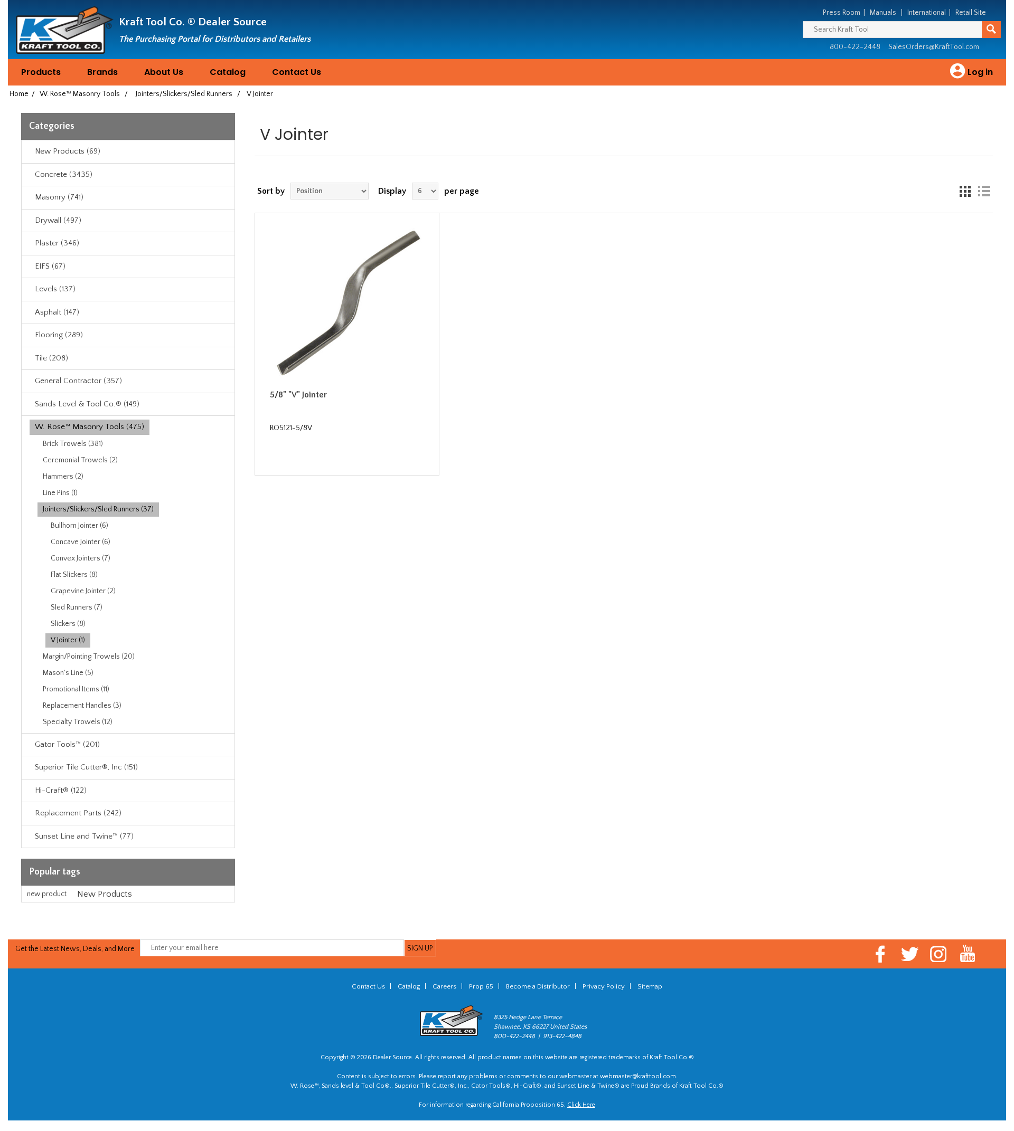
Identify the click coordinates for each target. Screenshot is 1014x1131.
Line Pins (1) (60, 493)
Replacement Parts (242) (78, 813)
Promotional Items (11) (76, 689)
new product (47, 894)
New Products (104, 894)
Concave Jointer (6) (80, 542)
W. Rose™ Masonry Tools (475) (89, 426)
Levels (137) (55, 288)
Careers (444, 986)
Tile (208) (51, 358)
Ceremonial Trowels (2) (80, 460)
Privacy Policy (604, 986)
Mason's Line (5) (68, 673)
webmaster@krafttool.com (638, 1076)
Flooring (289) (59, 334)
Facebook (881, 954)
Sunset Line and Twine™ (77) (84, 836)
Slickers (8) (68, 624)
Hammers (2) (63, 476)
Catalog (228, 72)
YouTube (968, 954)
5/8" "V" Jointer (298, 395)
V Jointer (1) (68, 640)
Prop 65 (481, 986)
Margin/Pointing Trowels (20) (89, 656)
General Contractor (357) (78, 380)
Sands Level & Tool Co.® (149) (87, 404)
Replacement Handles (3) (82, 705)
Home (19, 94)
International (926, 12)
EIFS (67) (50, 266)
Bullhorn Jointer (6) (79, 525)
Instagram (939, 954)
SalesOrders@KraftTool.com (933, 47)
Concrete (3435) (63, 174)
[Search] (991, 29)
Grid (965, 191)
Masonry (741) (59, 197)
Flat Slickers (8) (74, 575)
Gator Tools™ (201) (67, 744)
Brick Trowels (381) (73, 444)
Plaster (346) (57, 243)
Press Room (841, 12)
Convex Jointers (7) (80, 558)
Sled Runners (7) (76, 607)
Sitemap (649, 986)
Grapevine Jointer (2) (83, 591)
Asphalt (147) (57, 312)
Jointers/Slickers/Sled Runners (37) (98, 509)
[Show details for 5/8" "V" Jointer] (347, 305)
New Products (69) (67, 151)
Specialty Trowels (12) (77, 722)
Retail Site (970, 12)
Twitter (910, 954)
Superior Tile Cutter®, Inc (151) (86, 767)
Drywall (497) (58, 220)
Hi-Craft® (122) (61, 790)
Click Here (581, 1104)
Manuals (883, 12)
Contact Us (296, 72)
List (984, 191)
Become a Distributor (538, 986)
